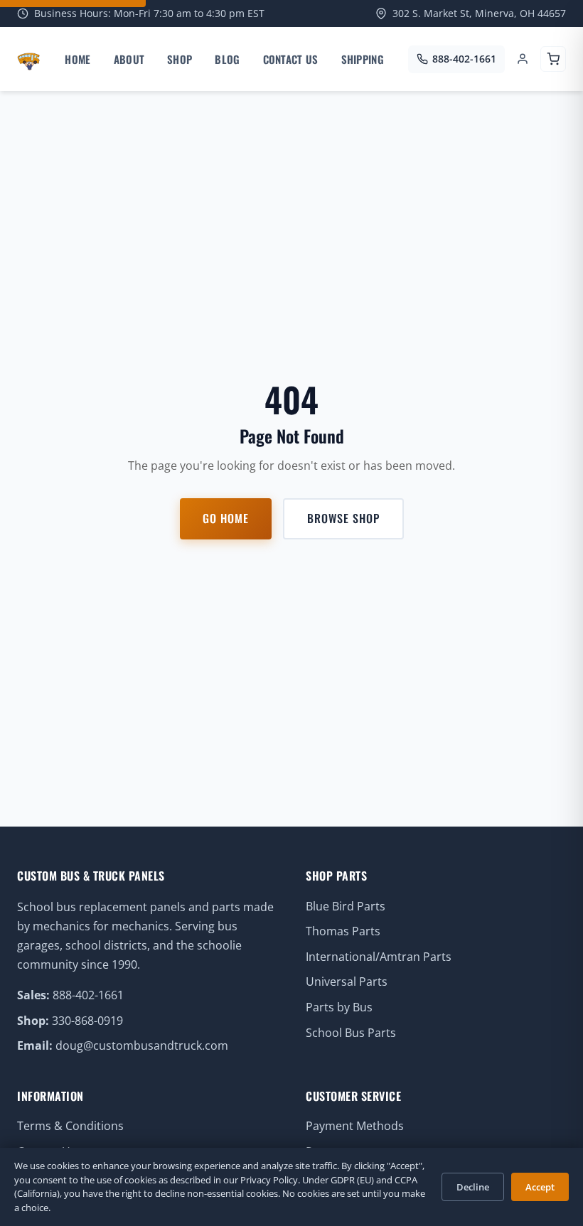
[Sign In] (522, 59)
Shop (179, 59)
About (129, 59)
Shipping (362, 59)
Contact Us (291, 59)
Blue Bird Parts (345, 906)
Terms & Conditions (70, 1126)
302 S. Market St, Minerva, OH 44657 (479, 13)
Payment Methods (355, 1126)
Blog (227, 59)
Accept (540, 1187)
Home (77, 59)
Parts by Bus (339, 1007)
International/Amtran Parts (378, 956)
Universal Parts (346, 981)
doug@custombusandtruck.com (141, 1045)
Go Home (226, 518)
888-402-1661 (88, 995)
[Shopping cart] (553, 59)
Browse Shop (343, 518)
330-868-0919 (87, 1020)
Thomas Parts (343, 931)
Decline (472, 1187)
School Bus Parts (351, 1033)
